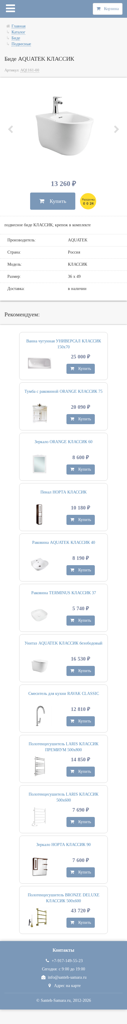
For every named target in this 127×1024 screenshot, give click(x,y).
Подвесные (21, 44)
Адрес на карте (67, 985)
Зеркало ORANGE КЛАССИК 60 (63, 442)
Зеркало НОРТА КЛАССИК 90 (63, 844)
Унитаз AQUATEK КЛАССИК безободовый (63, 643)
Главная (18, 26)
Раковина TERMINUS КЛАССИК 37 (63, 593)
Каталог (18, 32)
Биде (16, 38)
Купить (55, 201)
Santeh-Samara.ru (56, 1000)
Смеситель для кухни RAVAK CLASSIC (63, 693)
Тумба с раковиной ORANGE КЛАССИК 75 (63, 391)
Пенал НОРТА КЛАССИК (63, 492)
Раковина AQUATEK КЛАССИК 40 (63, 542)
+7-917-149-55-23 (67, 961)
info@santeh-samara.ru (67, 977)
